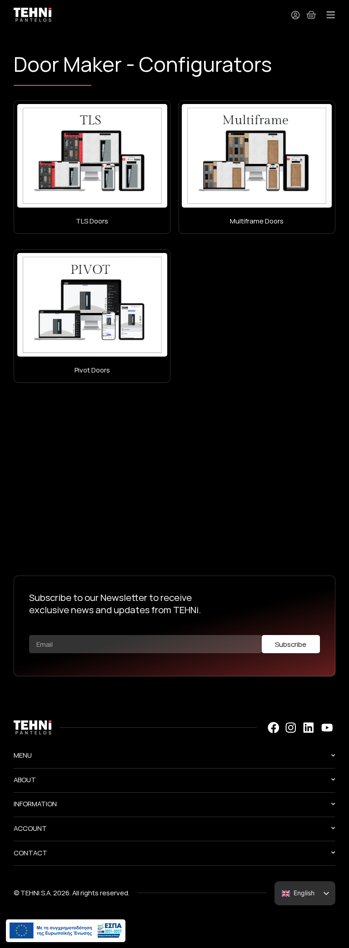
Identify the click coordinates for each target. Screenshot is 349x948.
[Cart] (311, 15)
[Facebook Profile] (272, 728)
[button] (330, 15)
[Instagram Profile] (290, 728)
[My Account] (295, 15)
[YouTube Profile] (327, 728)
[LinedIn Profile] (308, 728)
